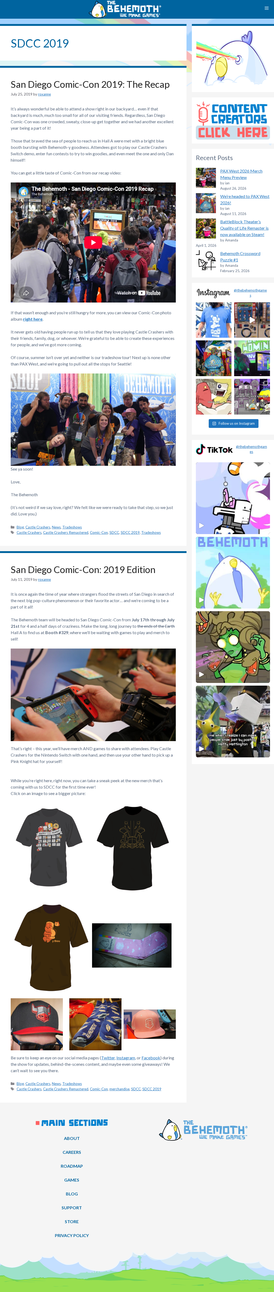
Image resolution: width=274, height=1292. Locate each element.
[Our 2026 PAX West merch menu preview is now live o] (214, 320)
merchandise (119, 1089)
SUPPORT (72, 1207)
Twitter (108, 1057)
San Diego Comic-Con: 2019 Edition (83, 569)
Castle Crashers (37, 527)
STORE (72, 1221)
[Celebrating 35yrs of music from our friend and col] (252, 358)
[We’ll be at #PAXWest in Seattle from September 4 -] (214, 358)
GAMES (71, 1179)
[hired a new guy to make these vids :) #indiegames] (214, 397)
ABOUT (72, 1138)
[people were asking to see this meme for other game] (252, 397)
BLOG (72, 1193)
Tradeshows (72, 527)
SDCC (114, 532)
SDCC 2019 (130, 532)
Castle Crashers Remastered (65, 532)
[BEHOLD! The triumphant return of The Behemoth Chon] (252, 320)
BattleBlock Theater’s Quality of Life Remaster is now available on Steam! (244, 228)
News (56, 527)
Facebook (151, 1057)
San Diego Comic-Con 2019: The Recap (90, 84)
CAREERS (72, 1152)
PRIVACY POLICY (72, 1235)
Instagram (125, 1057)
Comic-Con (99, 532)
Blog (20, 527)
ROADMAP (72, 1165)
